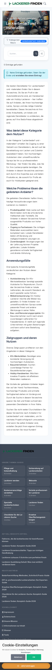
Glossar (7, 630)
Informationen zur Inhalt (14, 626)
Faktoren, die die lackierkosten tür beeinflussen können (22, 540)
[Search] (44, 4)
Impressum (9, 612)
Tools (6, 635)
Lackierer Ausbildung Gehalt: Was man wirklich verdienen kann (22, 563)
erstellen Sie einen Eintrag (28, 75)
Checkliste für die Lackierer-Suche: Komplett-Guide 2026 (24, 595)
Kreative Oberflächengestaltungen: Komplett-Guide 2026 (24, 588)
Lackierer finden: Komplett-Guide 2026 (19, 546)
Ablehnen (18, 657)
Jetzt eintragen (28, 666)
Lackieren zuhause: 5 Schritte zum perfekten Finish (24, 557)
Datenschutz (9, 617)
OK (34, 657)
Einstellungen (25, 652)
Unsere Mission (11, 621)
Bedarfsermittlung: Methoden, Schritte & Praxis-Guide (25, 575)
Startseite (9, 13)
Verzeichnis (20, 13)
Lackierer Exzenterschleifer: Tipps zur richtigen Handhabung (22, 551)
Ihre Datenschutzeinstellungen (17, 639)
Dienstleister (33, 13)
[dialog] (26, 651)
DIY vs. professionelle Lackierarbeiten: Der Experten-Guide (25, 581)
